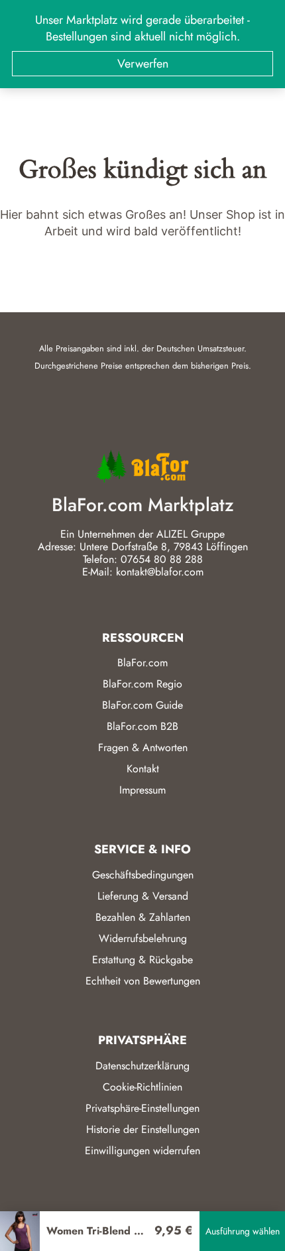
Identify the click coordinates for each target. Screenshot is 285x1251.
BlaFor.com (142, 662)
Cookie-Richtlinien (142, 1087)
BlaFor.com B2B (142, 726)
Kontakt (143, 768)
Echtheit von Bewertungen (143, 980)
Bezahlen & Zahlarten (142, 917)
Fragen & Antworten (143, 747)
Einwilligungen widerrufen (142, 1150)
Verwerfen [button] (142, 63)
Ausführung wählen (242, 1231)
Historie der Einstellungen (143, 1129)
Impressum (142, 790)
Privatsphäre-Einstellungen (143, 1108)
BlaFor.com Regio (142, 683)
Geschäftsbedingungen (143, 874)
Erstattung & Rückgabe (142, 959)
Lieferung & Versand (142, 896)
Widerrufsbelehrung (143, 938)
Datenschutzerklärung (142, 1065)
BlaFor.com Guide (142, 705)
